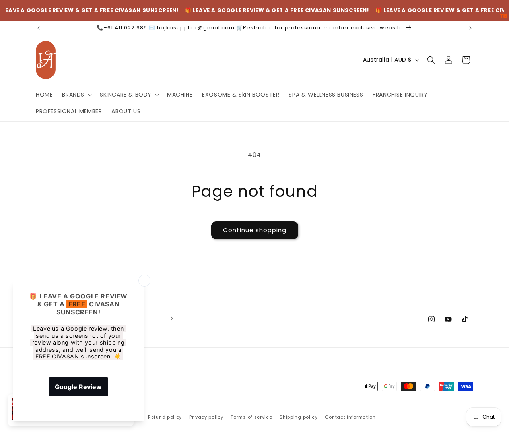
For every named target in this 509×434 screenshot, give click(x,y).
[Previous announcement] (38, 28)
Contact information (350, 417)
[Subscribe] (170, 318)
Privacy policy (206, 417)
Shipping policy (299, 417)
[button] (76, 94)
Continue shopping (254, 230)
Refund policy (165, 417)
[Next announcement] (470, 28)
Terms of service (251, 417)
